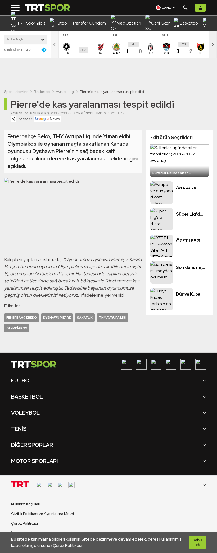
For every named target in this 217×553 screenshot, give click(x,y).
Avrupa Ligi (65, 91)
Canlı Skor (12, 50)
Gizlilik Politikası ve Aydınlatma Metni (42, 513)
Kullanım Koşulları (25, 504)
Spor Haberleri (16, 91)
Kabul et (197, 542)
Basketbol (42, 91)
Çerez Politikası (67, 545)
